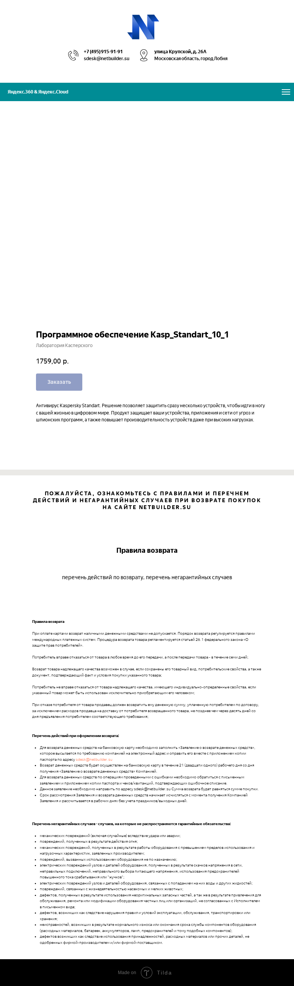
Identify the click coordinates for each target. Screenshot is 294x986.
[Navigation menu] (286, 92)
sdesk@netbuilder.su (94, 759)
